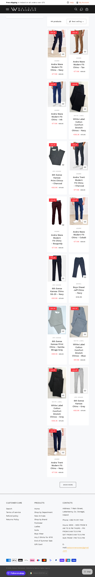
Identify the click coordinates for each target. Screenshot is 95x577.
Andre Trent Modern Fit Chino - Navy (57, 465)
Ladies (37, 527)
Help (71, 2)
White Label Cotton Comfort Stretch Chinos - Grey (57, 411)
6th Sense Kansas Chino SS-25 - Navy (57, 291)
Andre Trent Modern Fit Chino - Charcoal (79, 181)
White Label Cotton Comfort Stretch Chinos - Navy (79, 125)
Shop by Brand (40, 519)
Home (37, 509)
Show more (68, 485)
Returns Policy (12, 519)
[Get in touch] (81, 9)
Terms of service (13, 512)
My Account (84, 2)
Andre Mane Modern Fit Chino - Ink (57, 117)
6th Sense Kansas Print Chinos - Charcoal (57, 179)
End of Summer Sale (43, 541)
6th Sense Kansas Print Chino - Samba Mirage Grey (57, 345)
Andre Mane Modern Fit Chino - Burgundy (57, 239)
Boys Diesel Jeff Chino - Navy (79, 290)
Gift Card (38, 544)
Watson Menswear (18, 568)
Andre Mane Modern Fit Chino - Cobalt (79, 235)
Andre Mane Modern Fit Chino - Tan (79, 65)
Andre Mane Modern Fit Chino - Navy (57, 67)
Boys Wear (39, 534)
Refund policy (12, 516)
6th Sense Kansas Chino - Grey (79, 404)
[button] (7, 9)
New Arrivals (39, 516)
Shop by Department (43, 512)
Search (9, 509)
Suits (36, 530)
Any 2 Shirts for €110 (43, 537)
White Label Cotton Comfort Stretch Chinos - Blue (78, 350)
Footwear (38, 523)
